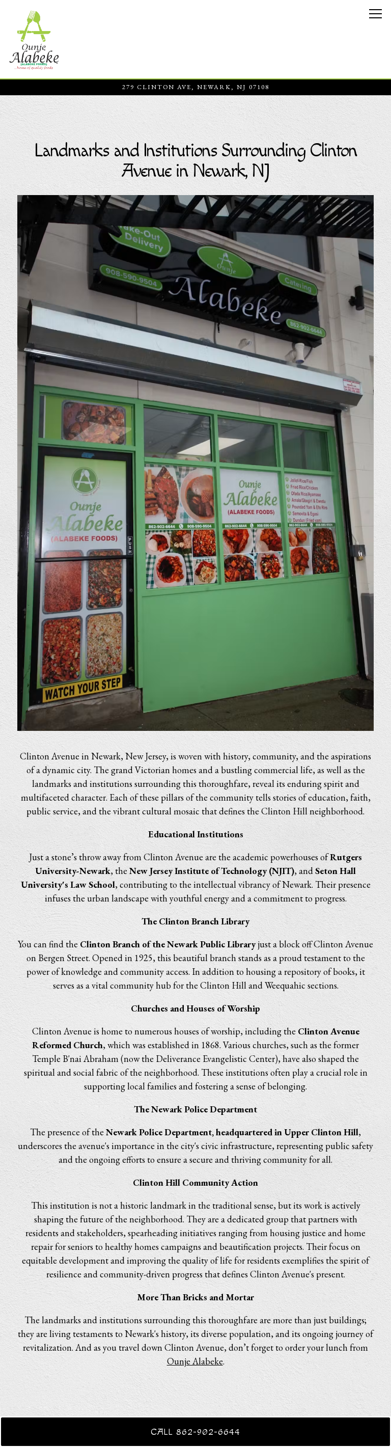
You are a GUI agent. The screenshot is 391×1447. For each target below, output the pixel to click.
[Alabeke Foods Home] (34, 39)
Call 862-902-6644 (195, 1432)
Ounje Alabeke (195, 1361)
